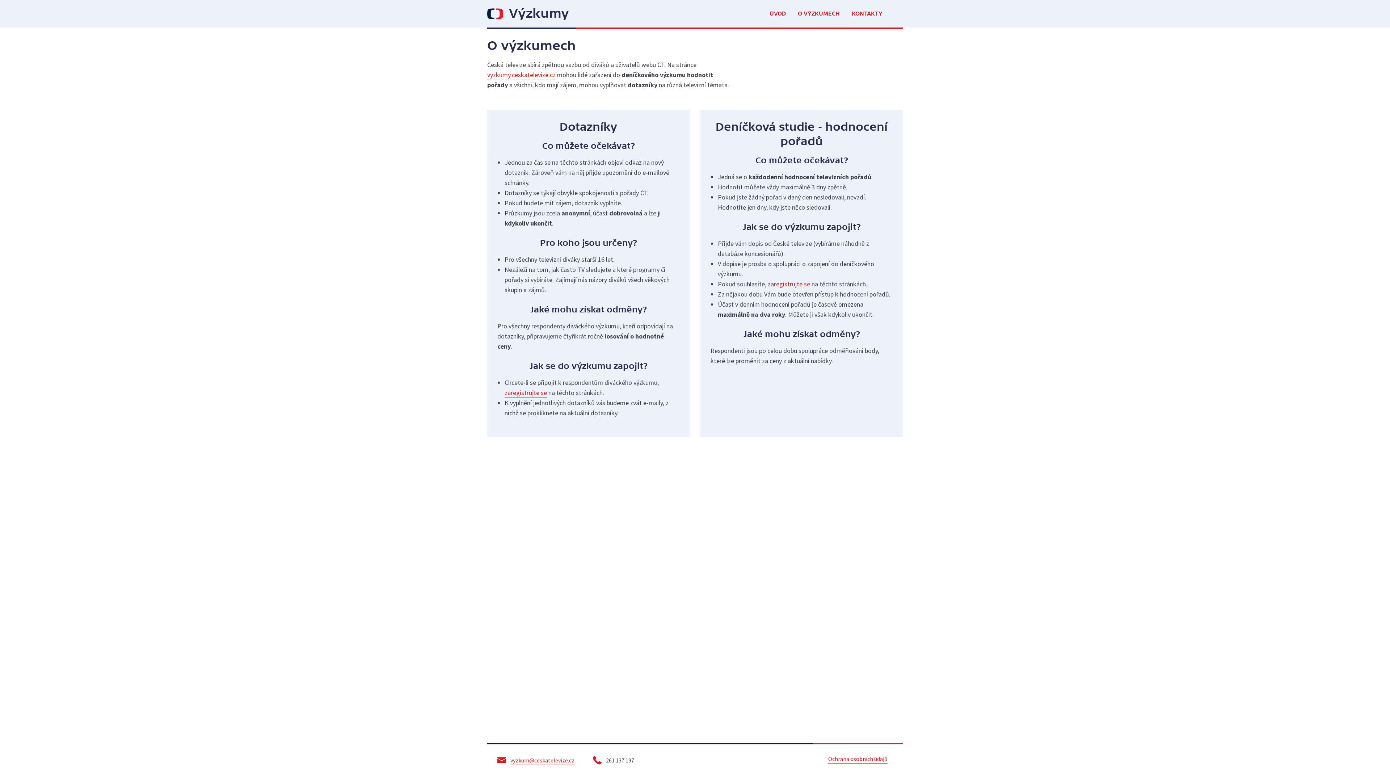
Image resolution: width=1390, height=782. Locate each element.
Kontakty (867, 13)
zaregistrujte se (526, 392)
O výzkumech (819, 13)
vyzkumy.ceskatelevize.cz (521, 75)
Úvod (778, 13)
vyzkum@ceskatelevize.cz (542, 760)
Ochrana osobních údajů (858, 758)
